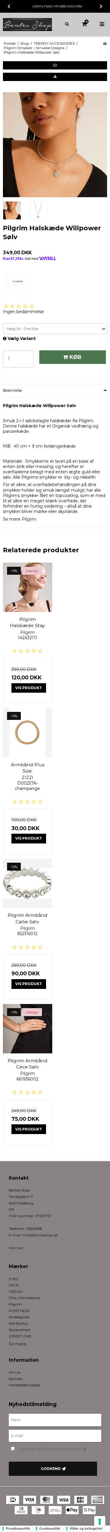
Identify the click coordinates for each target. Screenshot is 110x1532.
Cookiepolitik (49, 1528)
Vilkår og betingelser (86, 1528)
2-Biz (13, 1279)
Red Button (18, 1323)
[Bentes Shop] (27, 24)
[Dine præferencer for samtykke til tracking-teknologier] (99, 1521)
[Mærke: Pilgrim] (17, 286)
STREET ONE (20, 1336)
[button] (55, 65)
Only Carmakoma (24, 1297)
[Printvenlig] (105, 43)
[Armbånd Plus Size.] (27, 732)
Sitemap (16, 1248)
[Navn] (55, 1419)
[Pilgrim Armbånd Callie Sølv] (27, 883)
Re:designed (19, 1317)
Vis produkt (28, 688)
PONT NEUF (19, 1310)
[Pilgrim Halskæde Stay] (27, 587)
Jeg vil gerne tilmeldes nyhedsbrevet (55, 1447)
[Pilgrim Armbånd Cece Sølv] (27, 1029)
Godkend (51, 1468)
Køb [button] (75, 357)
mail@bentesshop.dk (40, 1235)
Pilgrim (29, 519)
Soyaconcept (20, 1329)
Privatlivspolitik (18, 1528)
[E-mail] (55, 1435)
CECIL (14, 1285)
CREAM (15, 1291)
